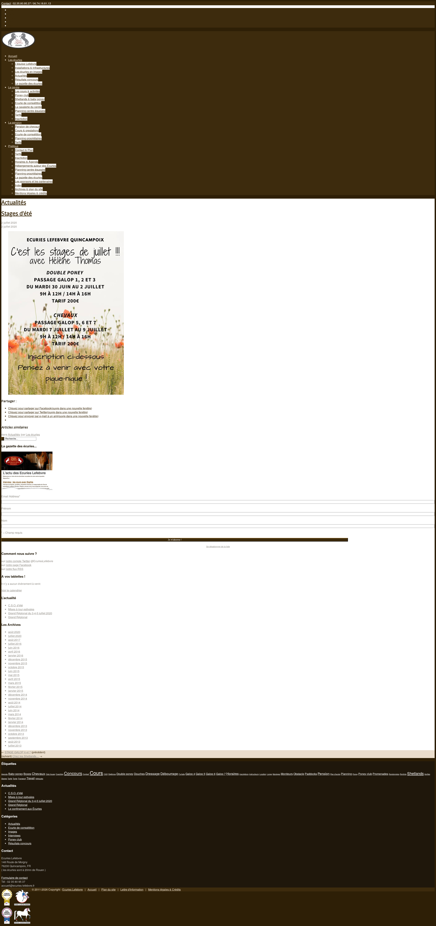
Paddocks (311, 774)
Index (18, 185)
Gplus (11, 18)
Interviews (14, 835)
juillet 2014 (14, 706)
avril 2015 (14, 679)
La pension (15, 123)
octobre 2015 (16, 667)
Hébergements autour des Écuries (35, 166)
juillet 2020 (14, 636)
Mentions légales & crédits (31, 193)
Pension (324, 773)
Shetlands (415, 773)
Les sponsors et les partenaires (34, 181)
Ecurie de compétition (28, 103)
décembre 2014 (17, 695)
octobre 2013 (16, 734)
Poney (355, 774)
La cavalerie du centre (28, 107)
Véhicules (39, 778)
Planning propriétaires (28, 138)
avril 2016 (14, 651)
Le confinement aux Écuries (25, 809)
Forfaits (182, 774)
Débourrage (169, 773)
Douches (139, 774)
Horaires (232, 773)
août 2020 (14, 632)
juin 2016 (13, 648)
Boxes (27, 774)
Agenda (4, 774)
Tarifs (18, 115)
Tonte (15, 778)
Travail (31, 778)
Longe (269, 774)
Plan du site (108, 889)
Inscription (21, 119)
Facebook (14, 10)
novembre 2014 (17, 698)
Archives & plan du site (29, 189)
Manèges (276, 774)
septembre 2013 (18, 738)
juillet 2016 (14, 644)
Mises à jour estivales (21, 609)
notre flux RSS (14, 569)
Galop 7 (221, 774)
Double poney (124, 774)
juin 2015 (13, 671)
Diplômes (112, 774)
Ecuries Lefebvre (72, 889)
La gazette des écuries (28, 83)
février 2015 (15, 687)
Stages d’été (16, 213)
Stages (4, 778)
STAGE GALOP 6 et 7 (18, 752)
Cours (96, 772)
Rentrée (403, 774)
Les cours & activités (27, 91)
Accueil (12, 56)
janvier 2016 (15, 655)
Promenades (380, 774)
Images (12, 832)
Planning (346, 774)
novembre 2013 (17, 730)
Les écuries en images (28, 72)
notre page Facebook (18, 565)
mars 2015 (14, 683)
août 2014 (14, 702)
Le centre (13, 87)
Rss (10, 22)
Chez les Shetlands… (25, 756)
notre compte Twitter (18, 561)
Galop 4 (190, 774)
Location (262, 774)
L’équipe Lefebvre (25, 64)
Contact (6, 3)
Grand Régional (17, 617)
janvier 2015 (15, 691)
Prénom (6, 508)
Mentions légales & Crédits (164, 889)
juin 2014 (13, 710)
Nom (4, 520)
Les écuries (15, 60)
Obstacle (298, 774)
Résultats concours (26, 79)
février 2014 (15, 718)
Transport (22, 778)
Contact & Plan (24, 150)
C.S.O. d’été (15, 605)
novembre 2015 (17, 663)
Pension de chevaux (27, 126)
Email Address (10, 496)
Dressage (152, 773)
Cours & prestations (27, 130)
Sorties (427, 774)
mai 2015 (13, 675)
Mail (10, 26)
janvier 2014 (15, 722)
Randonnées (394, 774)
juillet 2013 (14, 745)
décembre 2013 (17, 726)
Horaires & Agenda (26, 162)
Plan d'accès (335, 774)
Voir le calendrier (11, 590)
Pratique (13, 146)
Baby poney (15, 774)
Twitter (12, 14)
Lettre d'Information (131, 889)
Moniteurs (287, 774)
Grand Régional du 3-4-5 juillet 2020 (30, 613)
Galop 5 (200, 774)
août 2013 (14, 742)
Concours (73, 773)
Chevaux (38, 773)
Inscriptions (243, 774)
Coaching (59, 774)
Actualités (21, 76)
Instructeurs (254, 774)
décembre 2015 (17, 659)
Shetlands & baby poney (30, 99)
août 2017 (14, 640)
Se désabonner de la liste (218, 546)
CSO (106, 774)
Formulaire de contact (14, 878)
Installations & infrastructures (32, 68)
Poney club (22, 95)
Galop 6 (210, 774)
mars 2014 (14, 714)
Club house (50, 774)
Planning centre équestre (30, 111)
